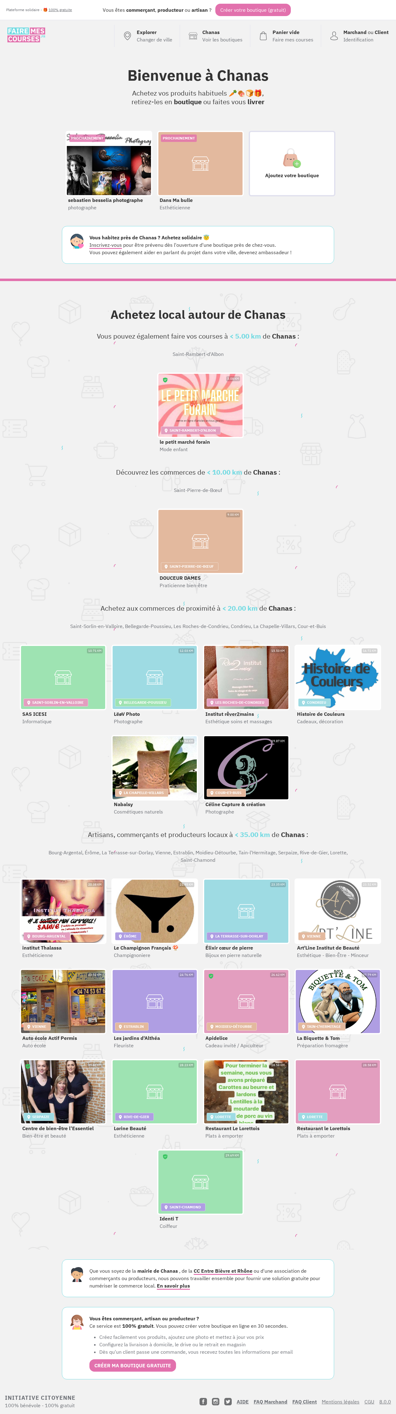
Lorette (338, 852)
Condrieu (241, 626)
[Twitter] (228, 1401)
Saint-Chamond (198, 860)
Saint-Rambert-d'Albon (198, 354)
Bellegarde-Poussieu (148, 626)
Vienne (163, 852)
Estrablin (183, 852)
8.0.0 (385, 1402)
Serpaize (287, 852)
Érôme (92, 852)
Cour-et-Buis (312, 626)
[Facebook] (203, 1401)
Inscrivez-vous (105, 245)
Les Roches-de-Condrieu (201, 626)
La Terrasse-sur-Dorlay (127, 852)
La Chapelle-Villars (274, 626)
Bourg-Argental (65, 852)
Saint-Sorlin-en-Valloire (96, 626)
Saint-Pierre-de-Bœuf (198, 490)
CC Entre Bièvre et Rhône (223, 1271)
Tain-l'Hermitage (257, 852)
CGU (369, 1402)
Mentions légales (340, 1402)
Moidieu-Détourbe (216, 852)
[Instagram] (215, 1401)
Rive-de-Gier (314, 852)
